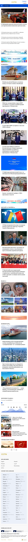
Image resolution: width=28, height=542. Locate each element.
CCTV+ (2, 468)
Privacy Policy (3, 539)
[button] (11, 450)
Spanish (19, 503)
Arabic (5, 476)
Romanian (19, 494)
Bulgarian (7, 483)
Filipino (6, 496)
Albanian (6, 474)
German (6, 501)
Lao (17, 474)
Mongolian (19, 479)
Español (15, 461)
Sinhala (18, 501)
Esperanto (7, 494)
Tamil (18, 508)
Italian (5, 516)
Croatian (6, 488)
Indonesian (8, 514)
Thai (18, 510)
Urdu (18, 516)
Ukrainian (20, 514)
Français (3, 463)
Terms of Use (10, 539)
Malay (20, 476)
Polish (18, 488)
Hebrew (6, 508)
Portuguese (20, 490)
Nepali (18, 483)
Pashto (18, 492)
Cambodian (6, 485)
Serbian (19, 499)
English (2, 461)
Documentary (17, 465)
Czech (5, 490)
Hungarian (6, 512)
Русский (2, 465)
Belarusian (7, 479)
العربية (15, 463)
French (6, 499)
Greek (6, 503)
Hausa (5, 505)
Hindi (5, 510)
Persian (19, 485)
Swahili (19, 505)
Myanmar (20, 481)
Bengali (5, 481)
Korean (6, 521)
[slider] (1, 402)
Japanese (6, 519)
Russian (19, 496)
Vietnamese (20, 519)
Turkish (19, 512)
